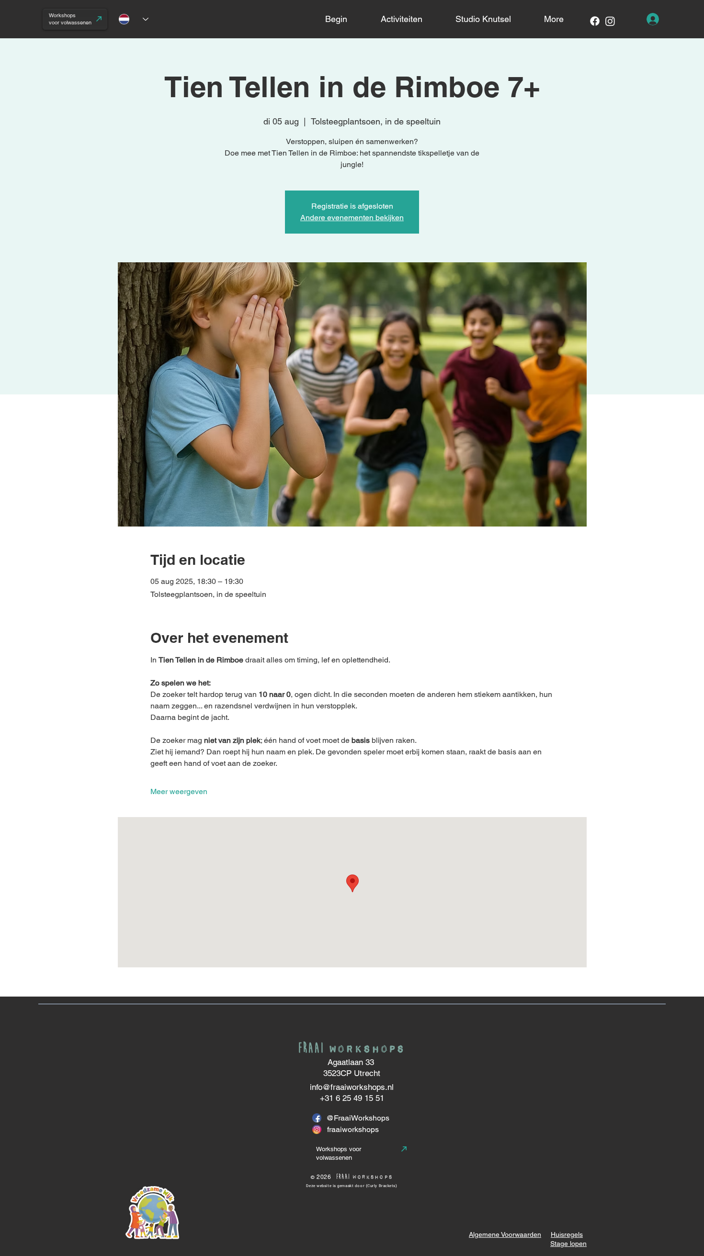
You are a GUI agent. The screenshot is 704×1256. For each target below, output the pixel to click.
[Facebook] (595, 21)
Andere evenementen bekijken (352, 217)
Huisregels (567, 1234)
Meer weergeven (178, 791)
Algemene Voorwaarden (505, 1234)
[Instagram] (610, 21)
